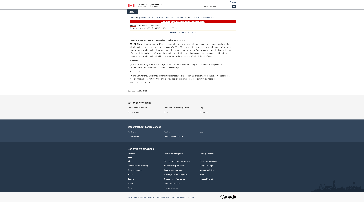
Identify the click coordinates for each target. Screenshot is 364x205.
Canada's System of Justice (173, 136)
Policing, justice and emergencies (176, 174)
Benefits (131, 179)
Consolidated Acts (181, 18)
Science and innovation (208, 161)
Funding (167, 132)
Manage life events (207, 179)
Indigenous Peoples (207, 166)
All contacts (132, 154)
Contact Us (204, 112)
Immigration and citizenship (138, 166)
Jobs (129, 161)
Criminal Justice (133, 136)
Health (130, 183)
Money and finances (171, 188)
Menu (132, 12)
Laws (202, 132)
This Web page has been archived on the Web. (183, 21)
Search (166, 112)
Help (201, 108)
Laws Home (159, 18)
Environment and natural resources (177, 161)
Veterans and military (207, 170)
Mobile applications (147, 197)
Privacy (192, 197)
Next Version (190, 32)
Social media (132, 197)
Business (131, 174)
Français (233, 2)
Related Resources (134, 112)
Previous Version (177, 32)
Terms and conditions (179, 197)
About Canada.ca (163, 197)
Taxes (130, 188)
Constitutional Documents (137, 108)
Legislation (169, 18)
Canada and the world (172, 183)
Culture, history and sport (173, 170)
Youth (202, 174)
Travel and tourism (135, 170)
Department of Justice (145, 18)
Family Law (132, 132)
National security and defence (174, 166)
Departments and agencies (173, 154)
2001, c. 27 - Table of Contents (201, 18)
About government (207, 154)
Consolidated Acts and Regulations (176, 108)
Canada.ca (132, 18)
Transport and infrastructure (174, 179)
